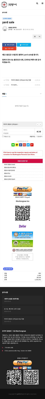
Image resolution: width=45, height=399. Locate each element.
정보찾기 (39, 136)
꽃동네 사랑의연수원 (9, 170)
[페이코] (31, 144)
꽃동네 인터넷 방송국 (9, 179)
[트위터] (28, 144)
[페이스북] (20, 144)
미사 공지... (14, 85)
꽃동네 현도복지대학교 (10, 167)
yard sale (10, 124)
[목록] (35, 36)
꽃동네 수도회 (7, 176)
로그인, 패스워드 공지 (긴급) (12, 309)
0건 (11, 29)
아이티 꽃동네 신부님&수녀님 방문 (21, 80)
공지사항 (5, 292)
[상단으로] (40, 394)
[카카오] (16, 144)
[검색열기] (37, 3)
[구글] (24, 144)
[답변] (39, 36)
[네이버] (13, 144)
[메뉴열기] (42, 3)
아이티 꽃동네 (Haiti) (9, 164)
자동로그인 (7, 136)
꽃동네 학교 (7, 173)
